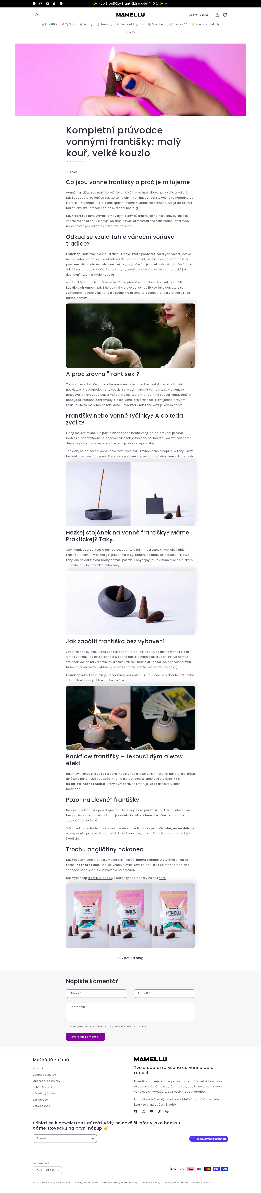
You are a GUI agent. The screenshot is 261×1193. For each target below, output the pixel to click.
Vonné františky (78, 192)
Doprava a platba (44, 1074)
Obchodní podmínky (46, 1081)
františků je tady (100, 878)
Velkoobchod (41, 1106)
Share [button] (74, 172)
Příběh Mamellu (43, 1087)
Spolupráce (40, 1099)
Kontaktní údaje (202, 1182)
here (162, 878)
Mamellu (47, 1182)
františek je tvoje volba (134, 438)
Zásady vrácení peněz (86, 1182)
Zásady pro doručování (176, 1182)
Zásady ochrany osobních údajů (120, 1182)
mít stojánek (151, 550)
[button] (37, 15)
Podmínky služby (151, 1182)
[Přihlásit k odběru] (93, 1138)
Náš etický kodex (44, 1093)
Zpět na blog (132, 958)
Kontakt (38, 1068)
